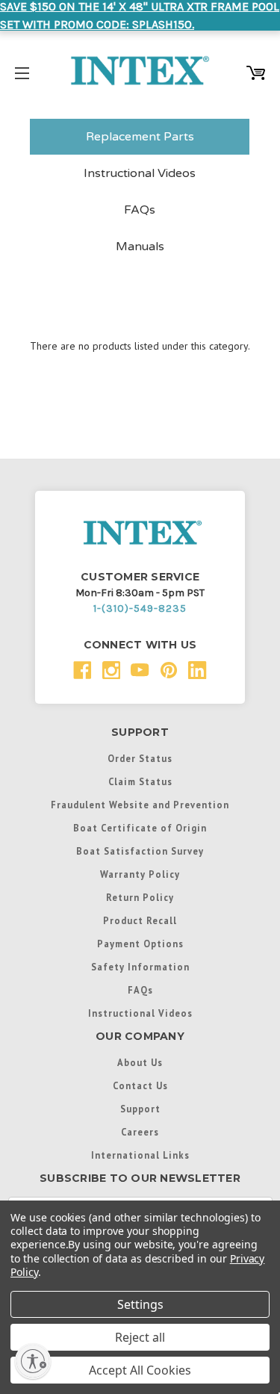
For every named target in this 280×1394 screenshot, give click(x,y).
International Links (140, 1155)
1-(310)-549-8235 (140, 608)
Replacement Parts (140, 136)
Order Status (140, 758)
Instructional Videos (140, 173)
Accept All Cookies (140, 1370)
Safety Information (140, 967)
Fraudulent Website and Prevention (140, 805)
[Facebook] (82, 670)
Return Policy (140, 897)
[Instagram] (111, 670)
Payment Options (140, 944)
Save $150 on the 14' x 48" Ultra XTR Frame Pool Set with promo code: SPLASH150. (139, 15)
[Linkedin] (197, 670)
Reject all (140, 1337)
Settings (140, 1304)
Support (140, 1109)
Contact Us (140, 1085)
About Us (140, 1062)
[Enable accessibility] (33, 1361)
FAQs (139, 209)
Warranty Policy (140, 874)
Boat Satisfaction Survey (140, 851)
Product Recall (140, 920)
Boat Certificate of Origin (140, 828)
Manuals (140, 246)
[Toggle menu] (22, 70)
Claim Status (140, 781)
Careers (140, 1132)
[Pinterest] (169, 670)
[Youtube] (140, 670)
